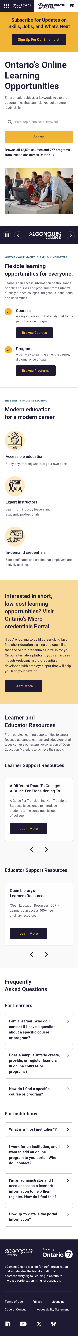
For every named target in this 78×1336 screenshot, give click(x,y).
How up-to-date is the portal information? (33, 1217)
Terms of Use (14, 1301)
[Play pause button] (7, 235)
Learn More (28, 686)
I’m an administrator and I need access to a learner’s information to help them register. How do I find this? (32, 1188)
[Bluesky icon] (53, 1324)
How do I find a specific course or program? (29, 1091)
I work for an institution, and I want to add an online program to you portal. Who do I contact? (34, 1155)
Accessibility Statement (53, 1309)
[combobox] (42, 122)
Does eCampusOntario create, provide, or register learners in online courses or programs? (34, 1063)
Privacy (37, 1301)
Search (39, 137)
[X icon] (39, 1324)
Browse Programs (36, 371)
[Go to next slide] (71, 235)
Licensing (58, 1301)
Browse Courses (34, 333)
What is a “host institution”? (33, 1129)
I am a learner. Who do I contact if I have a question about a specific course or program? (32, 1029)
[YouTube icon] (23, 1324)
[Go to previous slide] (18, 235)
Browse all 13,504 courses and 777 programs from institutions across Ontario (37, 152)
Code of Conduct (16, 1309)
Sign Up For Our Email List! (39, 39)
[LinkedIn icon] (7, 1324)
